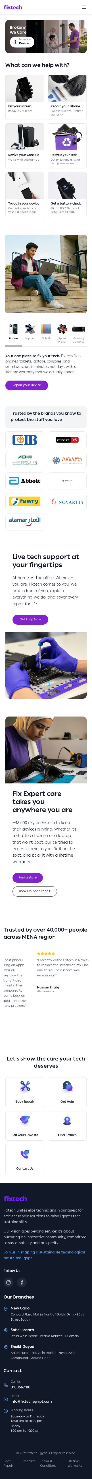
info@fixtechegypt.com (31, 1402)
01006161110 (20, 1388)
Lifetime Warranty (75, 1463)
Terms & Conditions (48, 1463)
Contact (29, 1461)
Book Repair (8, 1463)
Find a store (28, 877)
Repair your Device (27, 385)
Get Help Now (30, 619)
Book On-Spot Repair (34, 891)
